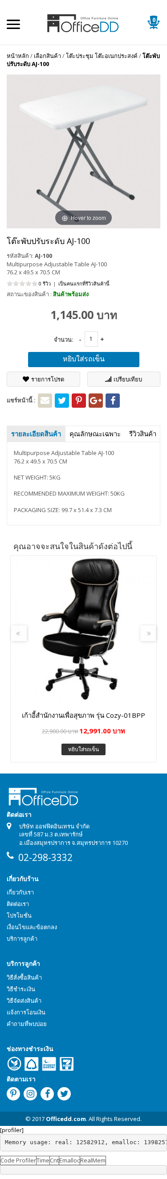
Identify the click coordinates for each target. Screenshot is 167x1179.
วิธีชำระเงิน (21, 989)
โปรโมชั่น (19, 915)
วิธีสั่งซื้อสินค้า (24, 977)
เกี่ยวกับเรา (20, 892)
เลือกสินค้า (47, 56)
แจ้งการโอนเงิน (26, 1012)
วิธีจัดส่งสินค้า (24, 1001)
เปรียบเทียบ (128, 379)
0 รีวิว (45, 283)
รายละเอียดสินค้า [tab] (36, 433)
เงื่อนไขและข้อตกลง (32, 927)
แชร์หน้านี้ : (21, 400)
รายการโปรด (47, 379)
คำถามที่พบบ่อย (27, 1024)
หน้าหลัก (18, 56)
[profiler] (12, 1130)
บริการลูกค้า (22, 939)
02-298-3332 (45, 857)
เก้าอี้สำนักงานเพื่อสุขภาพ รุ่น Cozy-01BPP (83, 715)
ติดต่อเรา (18, 904)
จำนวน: (63, 339)
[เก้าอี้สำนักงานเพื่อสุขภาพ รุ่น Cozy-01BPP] (83, 629)
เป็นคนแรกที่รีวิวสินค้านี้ (84, 283)
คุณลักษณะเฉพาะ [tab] (95, 433)
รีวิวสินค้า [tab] (142, 433)
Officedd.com (66, 1119)
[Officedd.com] (84, 22)
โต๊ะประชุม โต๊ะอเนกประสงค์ (102, 56)
